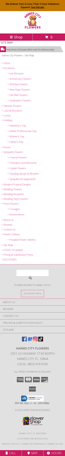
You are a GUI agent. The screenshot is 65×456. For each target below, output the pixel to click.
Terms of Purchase (33, 443)
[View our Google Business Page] (29, 340)
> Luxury (6, 115)
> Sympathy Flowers (12, 152)
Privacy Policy (10, 443)
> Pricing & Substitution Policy (17, 254)
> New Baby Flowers (19, 89)
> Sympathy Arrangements (22, 179)
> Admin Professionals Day (22, 131)
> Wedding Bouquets (13, 194)
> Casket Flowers (17, 168)
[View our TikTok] (40, 340)
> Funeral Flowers (17, 157)
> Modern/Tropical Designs (16, 184)
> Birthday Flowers (18, 84)
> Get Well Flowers (18, 95)
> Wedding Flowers (12, 189)
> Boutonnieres (16, 214)
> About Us (7, 220)
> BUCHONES (9, 259)
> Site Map (7, 245)
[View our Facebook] (24, 340)
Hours (56, 453)
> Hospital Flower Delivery (22, 239)
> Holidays (7, 120)
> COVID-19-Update (12, 250)
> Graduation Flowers (19, 100)
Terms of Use (55, 443)
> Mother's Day (16, 136)
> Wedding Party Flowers (15, 199)
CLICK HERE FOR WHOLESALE (32, 410)
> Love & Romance (12, 110)
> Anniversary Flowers (19, 78)
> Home (6, 63)
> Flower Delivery (11, 234)
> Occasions (8, 68)
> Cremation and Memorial (22, 163)
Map (33, 453)
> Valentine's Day (17, 125)
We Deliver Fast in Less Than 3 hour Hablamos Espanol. (32, 5)
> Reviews (7, 224)
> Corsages (14, 209)
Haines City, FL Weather (32, 433)
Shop (18, 37)
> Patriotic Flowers (12, 105)
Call (12, 453)
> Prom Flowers (10, 203)
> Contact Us (8, 229)
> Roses (6, 147)
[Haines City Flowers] (32, 29)
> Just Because (16, 73)
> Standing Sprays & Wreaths (23, 173)
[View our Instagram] (35, 340)
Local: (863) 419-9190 (32, 364)
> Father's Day (15, 141)
